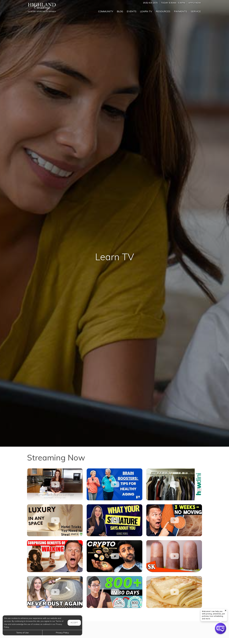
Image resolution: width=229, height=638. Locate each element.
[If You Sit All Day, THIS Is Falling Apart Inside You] (174, 520)
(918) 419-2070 (150, 2)
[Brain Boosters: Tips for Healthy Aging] (114, 484)
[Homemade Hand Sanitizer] (55, 484)
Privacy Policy (62, 632)
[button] (220, 628)
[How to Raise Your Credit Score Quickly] (114, 592)
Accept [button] (74, 622)
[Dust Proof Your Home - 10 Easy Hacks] (55, 592)
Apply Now (194, 2)
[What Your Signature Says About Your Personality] (114, 520)
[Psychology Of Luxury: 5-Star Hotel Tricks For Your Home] (55, 520)
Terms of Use (22, 632)
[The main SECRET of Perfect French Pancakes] (174, 592)
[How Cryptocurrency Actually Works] (114, 556)
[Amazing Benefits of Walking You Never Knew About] (55, 556)
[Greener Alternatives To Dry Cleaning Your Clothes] (174, 484)
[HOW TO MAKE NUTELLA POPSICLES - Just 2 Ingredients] (174, 556)
